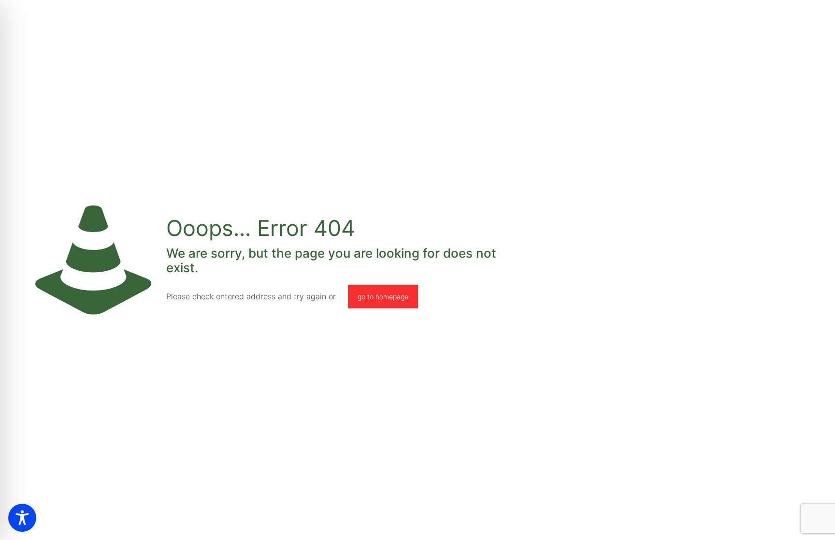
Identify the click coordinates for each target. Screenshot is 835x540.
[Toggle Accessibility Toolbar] (22, 518)
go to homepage (383, 296)
